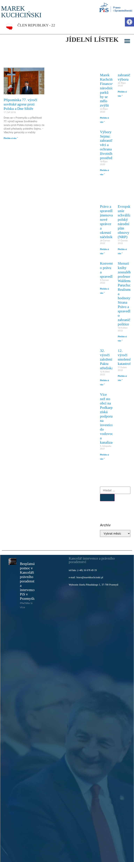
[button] (127, 41)
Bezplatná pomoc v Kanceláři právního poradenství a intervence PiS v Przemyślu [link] (28, 581)
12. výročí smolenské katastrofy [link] (125, 357)
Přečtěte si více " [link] (11, 138)
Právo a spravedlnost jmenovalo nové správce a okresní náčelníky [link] (109, 221)
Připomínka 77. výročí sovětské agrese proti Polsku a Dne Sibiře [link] (20, 104)
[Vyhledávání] (115, 490)
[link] (129, 21)
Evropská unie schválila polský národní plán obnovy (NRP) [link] (125, 221)
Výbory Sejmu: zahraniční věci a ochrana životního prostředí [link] (107, 145)
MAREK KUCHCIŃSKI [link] (21, 12)
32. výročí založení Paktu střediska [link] (106, 359)
